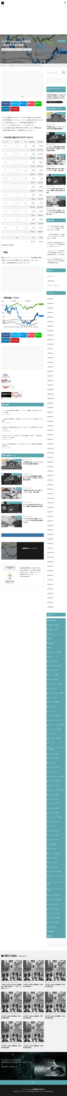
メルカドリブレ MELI (54, 895)
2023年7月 (50, 466)
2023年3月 (50, 484)
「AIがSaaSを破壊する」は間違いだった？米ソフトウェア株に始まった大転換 (22, 419)
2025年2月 (50, 380)
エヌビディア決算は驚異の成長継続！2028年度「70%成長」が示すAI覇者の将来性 (33, 477)
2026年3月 (50, 321)
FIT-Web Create (33, 1091)
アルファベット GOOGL (55, 684)
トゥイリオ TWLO (54, 799)
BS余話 (19, 488)
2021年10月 (50, 561)
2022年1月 (50, 548)
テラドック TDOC (54, 767)
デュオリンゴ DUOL (54, 785)
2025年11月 (50, 339)
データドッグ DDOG (54, 794)
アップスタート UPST (55, 666)
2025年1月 (50, 385)
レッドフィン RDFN (54, 913)
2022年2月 (50, 543)
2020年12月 (50, 607)
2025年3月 (50, 376)
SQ (5, 219)
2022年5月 (50, 530)
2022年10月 (50, 507)
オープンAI (52, 711)
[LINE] (38, 103)
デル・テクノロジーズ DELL (56, 790)
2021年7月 (50, 575)
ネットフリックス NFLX (55, 817)
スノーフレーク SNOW (55, 738)
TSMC (50, 656)
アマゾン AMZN (53, 679)
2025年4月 (50, 371)
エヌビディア (16, 154)
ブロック (16, 219)
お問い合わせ (51, 281)
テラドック (17, 162)
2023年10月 (50, 453)
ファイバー (17, 195)
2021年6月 (50, 580)
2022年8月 (50, 516)
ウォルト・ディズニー (17, 186)
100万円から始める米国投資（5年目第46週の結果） (11, 1046)
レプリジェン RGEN (54, 918)
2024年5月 (50, 421)
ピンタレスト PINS (54, 830)
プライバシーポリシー (53, 285)
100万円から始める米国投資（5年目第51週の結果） (33, 985)
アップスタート (16, 203)
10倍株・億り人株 (54, 625)
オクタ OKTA (52, 706)
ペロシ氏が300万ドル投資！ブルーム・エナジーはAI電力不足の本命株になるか (33, 520)
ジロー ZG (51, 733)
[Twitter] (15, 103)
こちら (23, 125)
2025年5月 (50, 367)
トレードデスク (16, 170)
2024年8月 (50, 407)
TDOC (5, 162)
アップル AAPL (18, 460)
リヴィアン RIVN (53, 904)
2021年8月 (50, 570)
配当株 (50, 936)
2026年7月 (50, 303)
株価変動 (51, 931)
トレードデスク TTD (54, 803)
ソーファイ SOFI (53, 753)
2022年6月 (50, 525)
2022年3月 (50, 539)
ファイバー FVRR (53, 835)
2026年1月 (50, 330)
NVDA (5, 154)
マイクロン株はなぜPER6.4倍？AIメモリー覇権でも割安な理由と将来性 (33, 505)
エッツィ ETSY (53, 697)
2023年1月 (50, 493)
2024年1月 (50, 439)
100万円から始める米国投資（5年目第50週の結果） (55, 985)
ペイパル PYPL (53, 858)
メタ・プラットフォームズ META (55, 889)
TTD (5, 170)
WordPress (49, 1091)
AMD (5, 227)
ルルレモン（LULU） (54, 908)
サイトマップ (5, 6)
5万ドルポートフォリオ (55, 634)
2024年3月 (50, 430)
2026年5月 (50, 312)
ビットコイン (52, 826)
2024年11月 (50, 394)
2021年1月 (50, 602)
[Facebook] (6, 103)
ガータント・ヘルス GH (55, 720)
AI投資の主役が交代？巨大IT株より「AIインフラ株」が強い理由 (33, 491)
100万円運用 (27, 49)
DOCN (5, 211)
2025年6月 (50, 362)
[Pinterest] (14, 109)
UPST (5, 203)
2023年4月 (50, 480)
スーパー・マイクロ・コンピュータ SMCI (56, 748)
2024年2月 (50, 435)
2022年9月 (50, 512)
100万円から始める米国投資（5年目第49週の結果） (11, 1017)
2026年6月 (50, 308)
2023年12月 (50, 444)
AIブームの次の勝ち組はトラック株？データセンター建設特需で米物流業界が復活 (22, 444)
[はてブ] (23, 103)
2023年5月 (50, 475)
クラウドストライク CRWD (56, 724)
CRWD (5, 178)
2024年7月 (50, 412)
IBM (50, 647)
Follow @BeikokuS (25, 576)
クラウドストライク (16, 178)
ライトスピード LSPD (54, 899)
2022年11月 (50, 502)
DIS (5, 186)
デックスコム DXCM (54, 781)
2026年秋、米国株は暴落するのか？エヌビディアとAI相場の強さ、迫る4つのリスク (22, 428)
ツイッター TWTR (54, 758)
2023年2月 (50, 489)
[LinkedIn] (5, 109)
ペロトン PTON (53, 862)
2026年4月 (50, 317)
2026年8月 (50, 299)
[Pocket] (31, 103)
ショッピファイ (16, 146)
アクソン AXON (53, 661)
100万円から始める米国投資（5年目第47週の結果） (55, 1017)
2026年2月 (50, 326)
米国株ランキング (5, 382)
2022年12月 (50, 498)
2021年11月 (50, 557)
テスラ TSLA (52, 762)
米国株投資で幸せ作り (38, 1089)
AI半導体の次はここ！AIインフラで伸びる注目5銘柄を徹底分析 (33, 463)
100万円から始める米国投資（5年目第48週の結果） (33, 1017)
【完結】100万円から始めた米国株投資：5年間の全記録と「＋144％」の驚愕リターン (11, 986)
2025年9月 (50, 348)
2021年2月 (50, 598)
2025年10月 (50, 344)
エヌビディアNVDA (17, 474)
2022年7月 (50, 521)
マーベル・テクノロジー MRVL (54, 883)
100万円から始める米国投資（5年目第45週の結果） (33, 1046)
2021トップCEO (53, 629)
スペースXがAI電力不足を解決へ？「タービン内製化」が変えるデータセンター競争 (22, 411)
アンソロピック (53, 688)
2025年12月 (50, 335)
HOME (4, 65)
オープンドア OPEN (54, 715)
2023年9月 (50, 457)
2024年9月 (50, 403)
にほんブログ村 (5, 377)
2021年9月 (50, 566)
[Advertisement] (33, 20)
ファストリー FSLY (54, 840)
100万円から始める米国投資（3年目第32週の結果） (29, 65)
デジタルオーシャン (16, 211)
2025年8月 (50, 353)
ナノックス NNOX (54, 812)
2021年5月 (50, 584)
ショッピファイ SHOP (55, 729)
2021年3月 (50, 593)
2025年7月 (50, 357)
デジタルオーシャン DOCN (56, 776)
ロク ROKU (52, 927)
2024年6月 (50, 416)
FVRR (5, 195)
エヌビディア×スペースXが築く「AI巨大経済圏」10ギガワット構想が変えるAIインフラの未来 (22, 436)
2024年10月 (50, 398)
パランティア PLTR (54, 821)
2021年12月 (50, 552)
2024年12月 (50, 389)
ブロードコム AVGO (54, 853)
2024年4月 (50, 425)
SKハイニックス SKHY (55, 652)
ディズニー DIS (53, 772)
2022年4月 (50, 534)
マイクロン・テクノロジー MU (15, 502)
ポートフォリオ (53, 867)
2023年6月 (50, 471)
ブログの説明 (52, 844)
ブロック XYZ (52, 849)
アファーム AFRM (53, 675)
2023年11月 (50, 448)
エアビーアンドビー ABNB (56, 693)
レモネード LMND (53, 922)
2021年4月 (50, 589)
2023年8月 (50, 462)
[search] (64, 72)
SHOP (5, 146)
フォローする (30, 550)
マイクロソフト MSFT (55, 871)
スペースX (51, 743)
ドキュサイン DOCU (54, 808)
